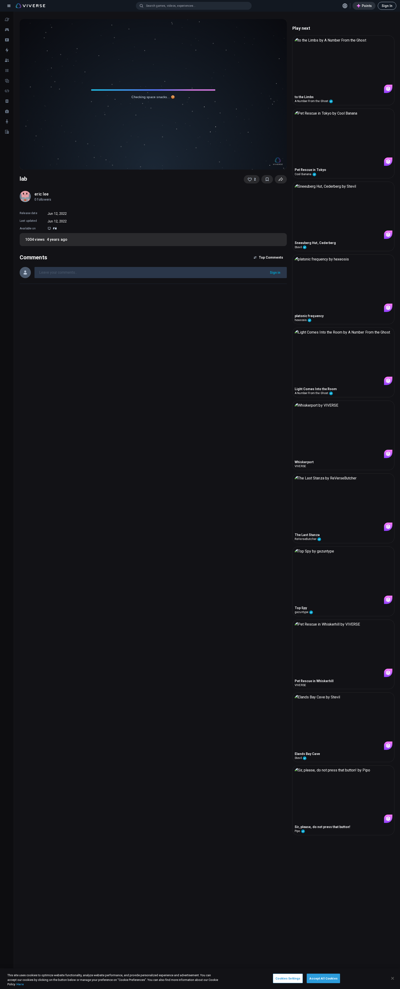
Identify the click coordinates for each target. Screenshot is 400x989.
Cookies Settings (287, 978)
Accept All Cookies (323, 978)
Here (20, 984)
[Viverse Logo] (30, 5)
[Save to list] (267, 179)
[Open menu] (9, 6)
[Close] (393, 978)
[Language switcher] (345, 6)
